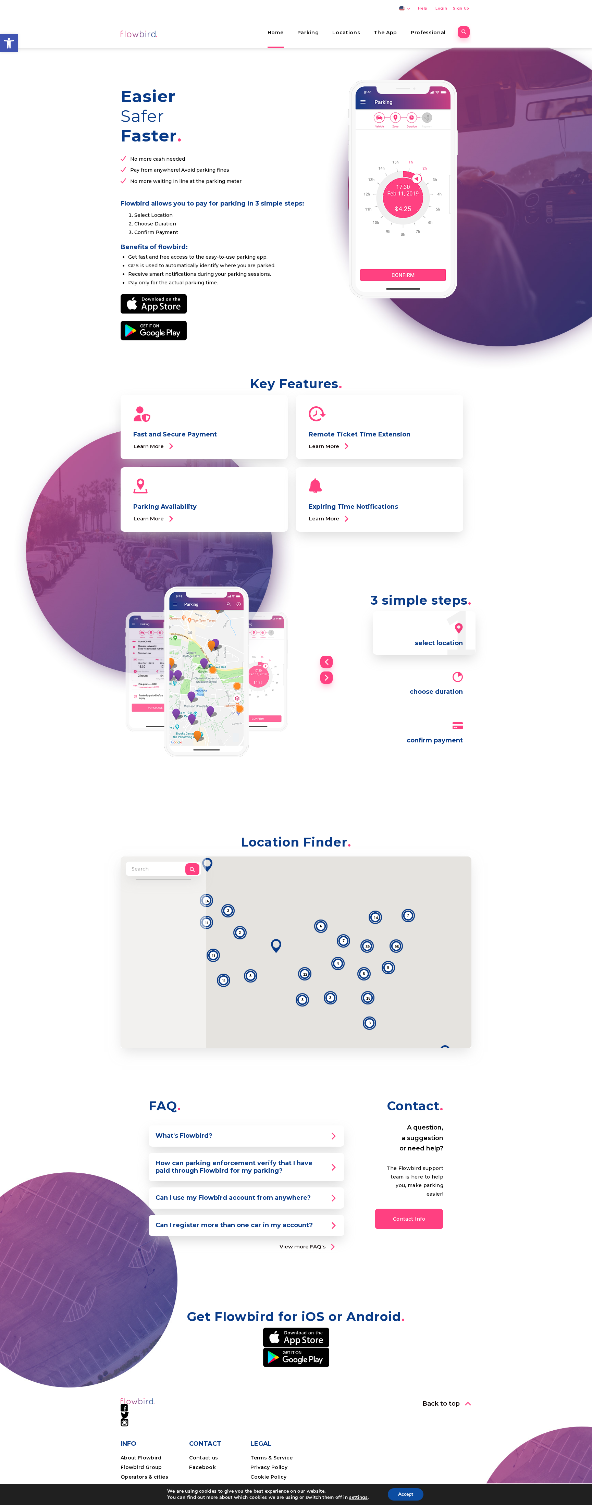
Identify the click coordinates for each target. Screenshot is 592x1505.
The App (385, 32)
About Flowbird (141, 1458)
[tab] (246, 1136)
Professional (428, 32)
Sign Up (461, 8)
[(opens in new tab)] (154, 303)
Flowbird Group (141, 1467)
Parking (308, 32)
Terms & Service (271, 1458)
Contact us (203, 1458)
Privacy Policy (268, 1467)
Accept (405, 1494)
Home (276, 32)
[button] (9, 43)
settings (358, 1497)
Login (441, 8)
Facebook (202, 1467)
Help (423, 8)
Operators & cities (144, 1477)
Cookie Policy (268, 1477)
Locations (346, 32)
